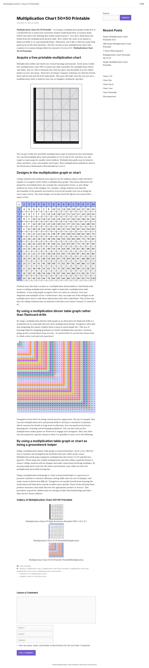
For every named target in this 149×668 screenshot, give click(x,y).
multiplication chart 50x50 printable (55, 569)
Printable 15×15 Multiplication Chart (32, 574)
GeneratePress (92, 665)
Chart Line (108, 88)
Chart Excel (108, 84)
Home (142, 4)
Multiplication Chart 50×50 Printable (34, 29)
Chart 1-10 (107, 76)
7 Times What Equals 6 (113, 51)
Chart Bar (107, 80)
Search (106, 13)
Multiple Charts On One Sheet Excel (32, 576)
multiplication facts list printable (49, 571)
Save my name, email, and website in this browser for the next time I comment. (55, 645)
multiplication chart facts (79, 569)
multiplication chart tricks (26, 571)
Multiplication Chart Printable (21, 3)
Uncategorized (109, 96)
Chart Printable (25, 566)
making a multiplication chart (30, 569)
